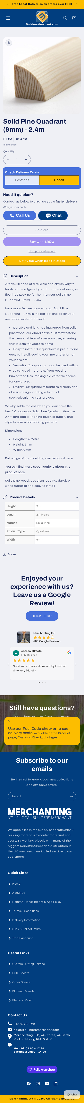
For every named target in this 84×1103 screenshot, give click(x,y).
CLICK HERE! (42, 616)
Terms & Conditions (25, 911)
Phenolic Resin (22, 1000)
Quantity (8, 151)
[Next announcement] (76, 4)
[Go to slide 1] (39, 682)
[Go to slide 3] (45, 682)
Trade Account (22, 938)
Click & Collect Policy (26, 929)
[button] (8, 18)
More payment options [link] (42, 251)
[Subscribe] (71, 796)
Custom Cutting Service (28, 964)
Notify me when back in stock (42, 260)
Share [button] (12, 554)
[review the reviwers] (69, 653)
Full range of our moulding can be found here (39, 458)
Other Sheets (21, 982)
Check (59, 180)
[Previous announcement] (7, 4)
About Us (18, 892)
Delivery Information (26, 920)
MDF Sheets (20, 973)
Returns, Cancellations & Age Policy (36, 902)
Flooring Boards (23, 991)
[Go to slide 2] (42, 682)
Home (16, 883)
